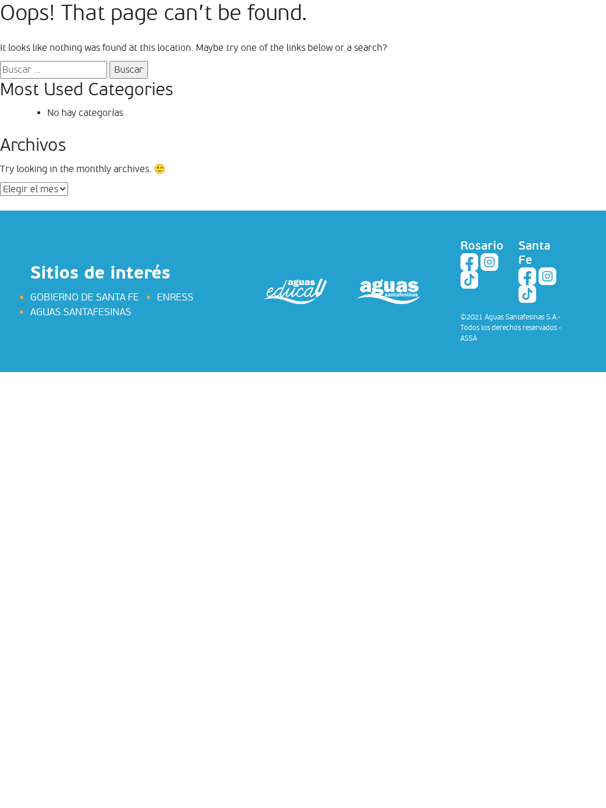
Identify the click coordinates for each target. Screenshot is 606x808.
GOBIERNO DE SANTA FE (84, 297)
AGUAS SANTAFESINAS (80, 312)
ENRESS (175, 297)
